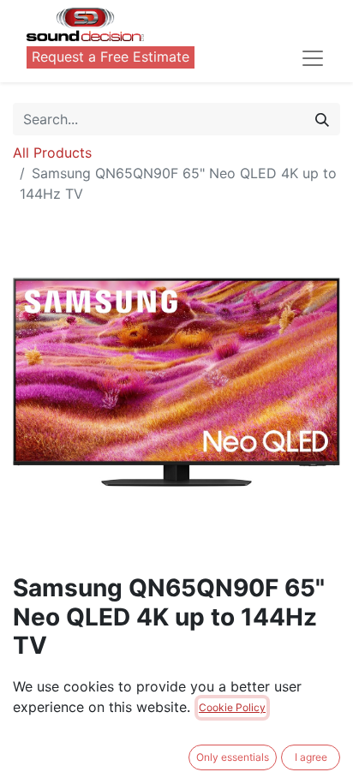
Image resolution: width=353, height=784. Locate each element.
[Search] (322, 119)
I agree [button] (311, 757)
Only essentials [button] (232, 757)
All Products (52, 152)
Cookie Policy (232, 707)
